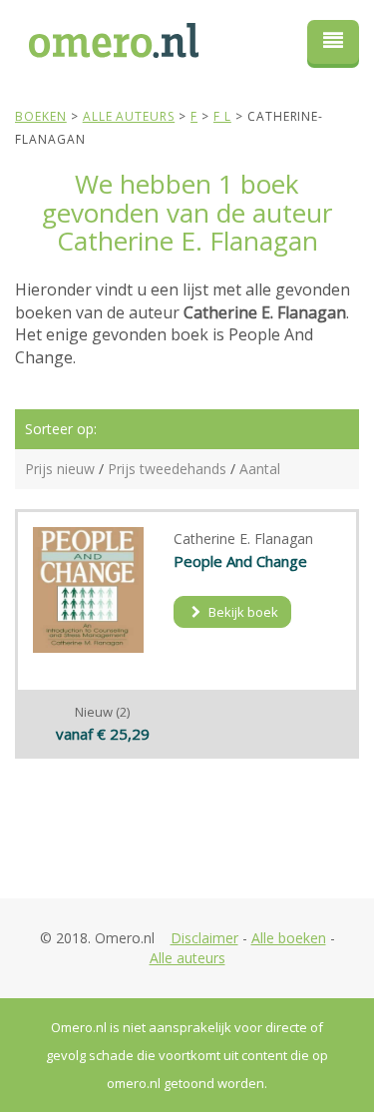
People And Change (240, 561)
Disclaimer (204, 937)
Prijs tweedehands (167, 468)
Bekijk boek (241, 612)
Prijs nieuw (60, 468)
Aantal (259, 468)
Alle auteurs (187, 957)
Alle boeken (288, 937)
